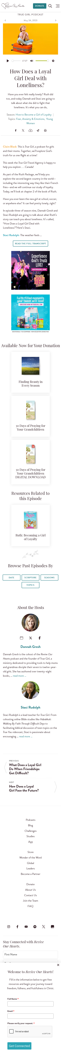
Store (31, 852)
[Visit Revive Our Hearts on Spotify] (35, 926)
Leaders (30, 868)
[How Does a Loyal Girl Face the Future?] (55, 20)
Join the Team (30, 900)
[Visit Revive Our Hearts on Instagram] (8, 926)
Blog (30, 825)
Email (10, 1011)
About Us (30, 890)
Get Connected (19, 1046)
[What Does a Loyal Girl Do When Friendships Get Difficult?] (5, 20)
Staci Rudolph (30, 707)
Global (30, 863)
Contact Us (30, 895)
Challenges (31, 831)
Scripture (30, 577)
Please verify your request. (21, 1023)
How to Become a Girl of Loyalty (34, 114)
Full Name (13, 999)
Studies (31, 836)
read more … (19, 676)
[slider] (16, 60)
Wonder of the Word (30, 857)
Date (11, 577)
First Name (10, 954)
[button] (57, 6)
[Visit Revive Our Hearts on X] (43, 926)
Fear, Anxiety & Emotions (30, 119)
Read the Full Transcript (30, 243)
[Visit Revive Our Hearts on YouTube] (26, 926)
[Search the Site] (50, 6)
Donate (39, 5)
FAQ (30, 906)
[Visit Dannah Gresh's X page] (30, 638)
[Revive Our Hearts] (13, 5)
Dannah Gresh (30, 646)
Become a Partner (30, 874)
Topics (30, 585)
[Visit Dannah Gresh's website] (21, 638)
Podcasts (30, 820)
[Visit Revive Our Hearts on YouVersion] (52, 926)
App (30, 842)
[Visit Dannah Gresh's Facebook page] (39, 638)
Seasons (49, 577)
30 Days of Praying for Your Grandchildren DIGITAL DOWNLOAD (30, 473)
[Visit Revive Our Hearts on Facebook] (17, 926)
